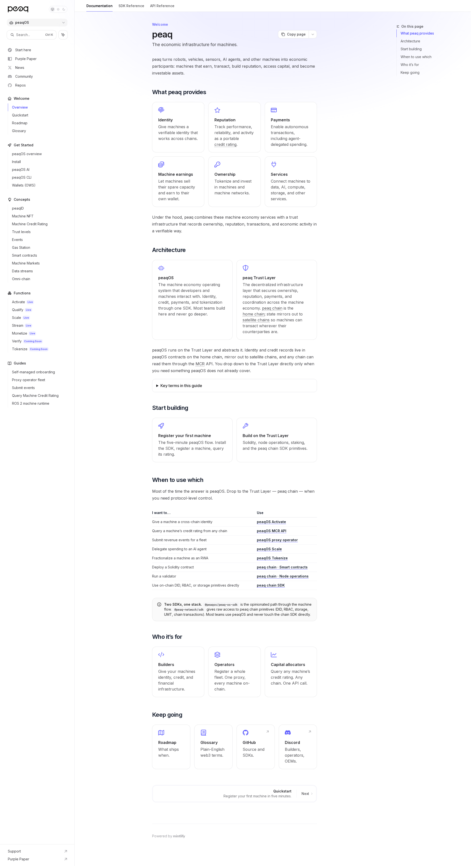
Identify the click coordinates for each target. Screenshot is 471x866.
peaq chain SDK (271, 585)
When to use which (416, 57)
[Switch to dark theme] (63, 9)
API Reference (162, 6)
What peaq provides (417, 33)
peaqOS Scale (269, 549)
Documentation (99, 6)
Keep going (410, 72)
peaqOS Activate (271, 522)
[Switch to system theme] (52, 9)
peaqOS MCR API (271, 531)
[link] (178, 127)
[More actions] (313, 34)
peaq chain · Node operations (283, 576)
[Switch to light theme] (58, 9)
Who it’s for (410, 65)
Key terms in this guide (181, 385)
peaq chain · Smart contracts (282, 567)
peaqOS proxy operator (277, 540)
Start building (411, 49)
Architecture (410, 41)
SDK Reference (131, 6)
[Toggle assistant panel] (63, 34)
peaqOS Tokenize (272, 558)
